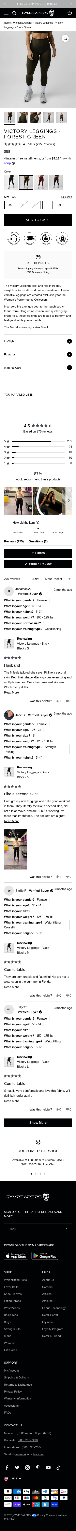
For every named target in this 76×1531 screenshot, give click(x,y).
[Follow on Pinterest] (38, 1467)
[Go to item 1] (9, 118)
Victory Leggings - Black (33, 646)
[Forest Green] (26, 182)
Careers (47, 1287)
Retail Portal (50, 1314)
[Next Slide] (68, 501)
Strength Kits (12, 1329)
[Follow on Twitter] (17, 1467)
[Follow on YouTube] (48, 1467)
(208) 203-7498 (31, 1164)
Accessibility (11, 1405)
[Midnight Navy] (56, 182)
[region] (38, 501)
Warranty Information (17, 1398)
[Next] (71, 4)
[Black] (11, 182)
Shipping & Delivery (16, 1377)
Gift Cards (10, 1350)
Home (7, 22)
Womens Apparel (22, 22)
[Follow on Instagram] (27, 1467)
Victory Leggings (43, 22)
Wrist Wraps (12, 1308)
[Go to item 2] (22, 118)
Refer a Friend (51, 1335)
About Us (48, 1279)
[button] (29, 144)
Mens (7, 1335)
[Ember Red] (41, 182)
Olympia (47, 1322)
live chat (38, 1454)
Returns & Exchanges (18, 1384)
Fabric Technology (54, 1308)
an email (20, 1454)
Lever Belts (11, 1287)
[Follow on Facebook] (7, 1467)
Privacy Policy (13, 1391)
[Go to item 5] (61, 118)
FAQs (7, 1412)
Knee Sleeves (13, 1293)
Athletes (47, 1300)
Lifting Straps (12, 1300)
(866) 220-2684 (32, 1447)
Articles (46, 1293)
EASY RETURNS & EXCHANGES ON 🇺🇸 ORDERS (38, 4)
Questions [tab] (38, 542)
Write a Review (46, 565)
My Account (11, 1370)
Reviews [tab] (14, 542)
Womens (9, 1343)
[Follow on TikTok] (58, 1467)
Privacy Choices (46, 1515)
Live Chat (49, 1164)
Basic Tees (11, 1314)
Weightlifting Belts (15, 1279)
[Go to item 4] (48, 118)
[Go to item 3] (35, 118)
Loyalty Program (52, 1329)
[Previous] (4, 4)
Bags (7, 1322)
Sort (35, 579)
